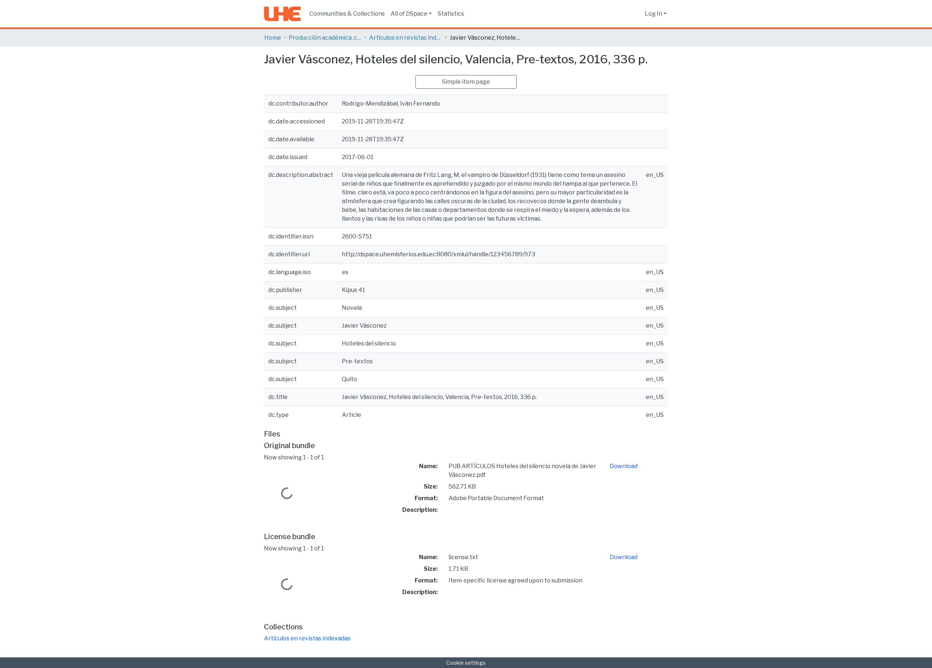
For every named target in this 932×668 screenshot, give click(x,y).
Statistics (451, 13)
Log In (653, 13)
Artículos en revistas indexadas (405, 37)
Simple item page (466, 81)
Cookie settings (466, 663)
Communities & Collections (347, 13)
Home (272, 37)
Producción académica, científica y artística (325, 37)
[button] (637, 13)
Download (623, 466)
